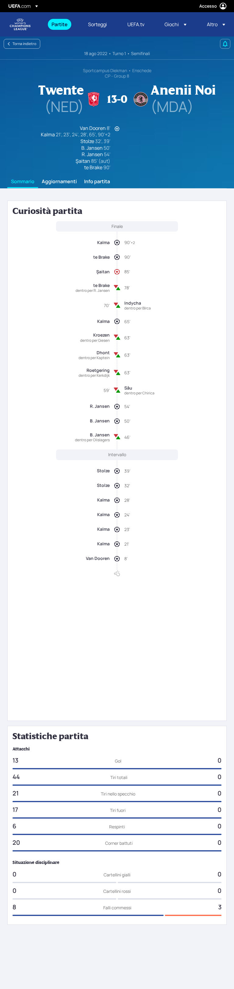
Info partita (97, 181)
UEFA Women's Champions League (20, 24)
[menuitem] (62, 24)
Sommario (22, 181)
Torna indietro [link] (24, 43)
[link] (60, 24)
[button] (175, 24)
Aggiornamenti (59, 181)
